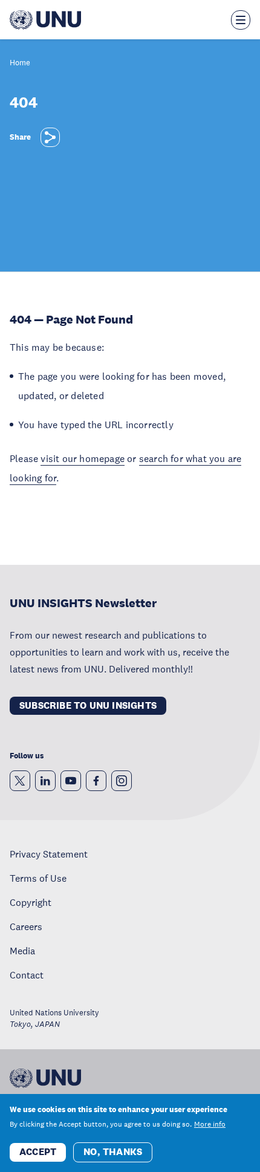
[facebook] (96, 780)
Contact (27, 975)
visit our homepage (83, 458)
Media (22, 951)
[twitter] (20, 780)
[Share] (50, 137)
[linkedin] (45, 780)
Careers (26, 926)
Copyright (30, 902)
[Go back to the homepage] (45, 20)
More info (210, 1124)
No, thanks (112, 1151)
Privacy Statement (49, 854)
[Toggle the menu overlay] (240, 20)
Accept (37, 1151)
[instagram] (121, 780)
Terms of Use (38, 878)
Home (20, 63)
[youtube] (70, 780)
